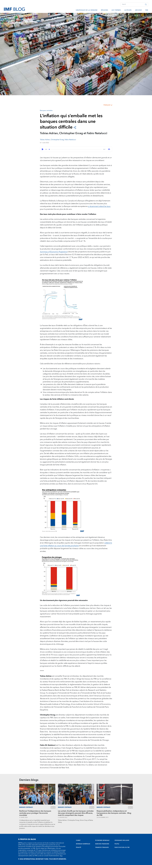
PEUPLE (117, 844)
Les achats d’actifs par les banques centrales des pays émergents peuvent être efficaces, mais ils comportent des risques (76, 813)
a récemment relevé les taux (99, 206)
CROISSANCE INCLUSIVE (122, 840)
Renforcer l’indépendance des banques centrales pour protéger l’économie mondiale (35, 813)
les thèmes (116, 10)
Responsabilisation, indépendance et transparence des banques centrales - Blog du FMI (114, 813)
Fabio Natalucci (70, 139)
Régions (104, 10)
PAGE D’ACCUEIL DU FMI (122, 847)
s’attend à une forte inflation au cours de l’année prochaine (76, 544)
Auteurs (128, 10)
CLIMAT (78, 840)
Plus (61, 855)
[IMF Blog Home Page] (14, 9)
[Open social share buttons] (75, 127)
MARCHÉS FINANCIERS (102, 844)
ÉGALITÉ (78, 847)
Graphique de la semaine (86, 10)
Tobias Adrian (45, 139)
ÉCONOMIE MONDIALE (102, 840)
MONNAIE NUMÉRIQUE (83, 844)
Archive (138, 10)
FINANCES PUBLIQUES (102, 847)
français (106, 105)
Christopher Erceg (57, 139)
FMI (146, 10)
